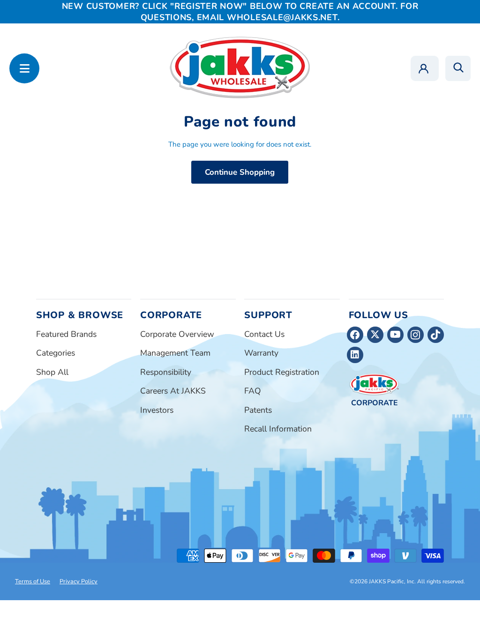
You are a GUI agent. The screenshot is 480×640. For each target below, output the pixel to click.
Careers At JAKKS (173, 390)
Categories (55, 352)
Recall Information (278, 428)
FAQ (252, 390)
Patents (258, 410)
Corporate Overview (177, 334)
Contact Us (264, 334)
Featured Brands (66, 334)
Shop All (52, 372)
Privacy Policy (79, 581)
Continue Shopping (240, 172)
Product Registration (281, 372)
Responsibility (165, 372)
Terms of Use (32, 581)
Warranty (261, 352)
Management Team (175, 352)
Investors (156, 410)
